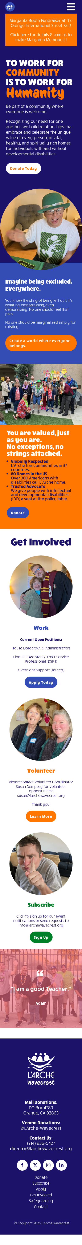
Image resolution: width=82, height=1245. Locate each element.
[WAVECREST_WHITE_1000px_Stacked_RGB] (41, 1048)
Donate (41, 1177)
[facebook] (22, 1165)
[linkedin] (61, 1165)
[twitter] (35, 1165)
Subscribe (41, 1183)
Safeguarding (41, 1200)
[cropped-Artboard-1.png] (10, 4)
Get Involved (41, 1194)
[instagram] (48, 1165)
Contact (41, 1206)
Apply (41, 1189)
